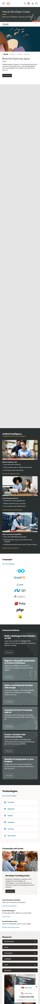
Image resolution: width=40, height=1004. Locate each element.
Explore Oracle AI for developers (14, 436)
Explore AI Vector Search (10, 548)
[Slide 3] (19, 54)
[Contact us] (36, 3)
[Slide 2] (12, 54)
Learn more (8, 917)
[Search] (25, 3)
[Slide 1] (5, 54)
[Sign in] (32, 3)
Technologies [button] (8, 953)
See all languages (8, 564)
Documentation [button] (9, 941)
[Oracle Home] (8, 3)
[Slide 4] (26, 54)
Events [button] (6, 947)
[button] (3, 3)
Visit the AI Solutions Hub (10, 474)
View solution (8, 652)
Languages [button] (7, 959)
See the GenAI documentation (12, 510)
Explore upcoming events (10, 927)
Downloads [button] (7, 970)
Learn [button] (6, 964)
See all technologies (9, 796)
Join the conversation (9, 906)
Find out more (6, 75)
